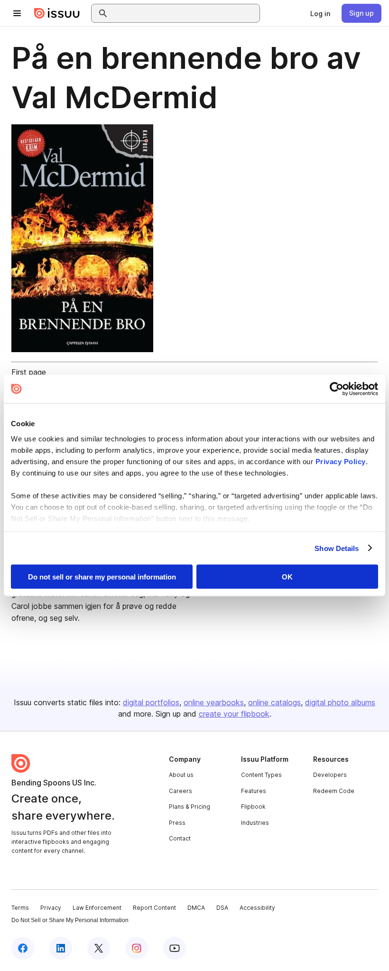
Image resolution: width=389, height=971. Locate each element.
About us (181, 774)
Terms (20, 907)
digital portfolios (151, 702)
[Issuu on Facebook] (22, 948)
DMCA (196, 907)
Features (253, 790)
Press (177, 822)
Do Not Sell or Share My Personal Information (70, 920)
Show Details (337, 548)
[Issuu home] (56, 13)
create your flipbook (234, 714)
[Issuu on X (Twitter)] (98, 948)
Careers (180, 790)
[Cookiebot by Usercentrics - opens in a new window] (336, 389)
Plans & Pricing (189, 806)
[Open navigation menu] (17, 13)
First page (28, 372)
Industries (255, 822)
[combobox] (184, 13)
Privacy (50, 907)
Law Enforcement (97, 907)
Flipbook (253, 806)
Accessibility (257, 907)
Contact (180, 838)
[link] (320, 13)
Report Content (154, 907)
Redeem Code (333, 790)
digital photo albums (340, 702)
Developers (330, 774)
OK (287, 577)
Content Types (261, 774)
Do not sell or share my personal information (102, 577)
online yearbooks (214, 702)
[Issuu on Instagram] (136, 948)
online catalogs (274, 702)
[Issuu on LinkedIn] (60, 948)
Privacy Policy (340, 461)
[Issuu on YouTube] (174, 948)
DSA (222, 907)
